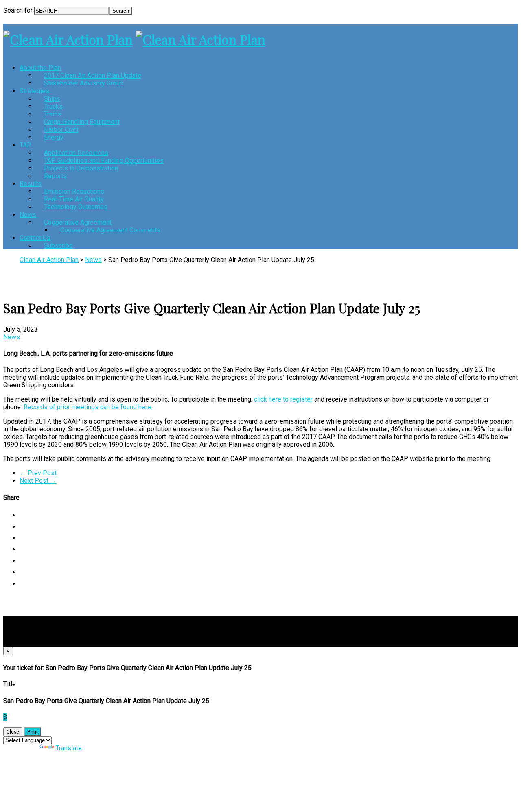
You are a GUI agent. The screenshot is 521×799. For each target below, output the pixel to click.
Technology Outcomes (75, 207)
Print (32, 732)
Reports (55, 176)
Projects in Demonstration (81, 168)
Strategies (34, 91)
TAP (25, 145)
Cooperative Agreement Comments (110, 230)
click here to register (283, 399)
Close (13, 732)
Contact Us (35, 238)
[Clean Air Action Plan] (68, 39)
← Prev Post (38, 473)
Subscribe (58, 245)
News (28, 214)
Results (31, 184)
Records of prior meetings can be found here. (88, 407)
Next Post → (38, 481)
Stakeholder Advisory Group (83, 83)
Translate (69, 748)
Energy (53, 137)
